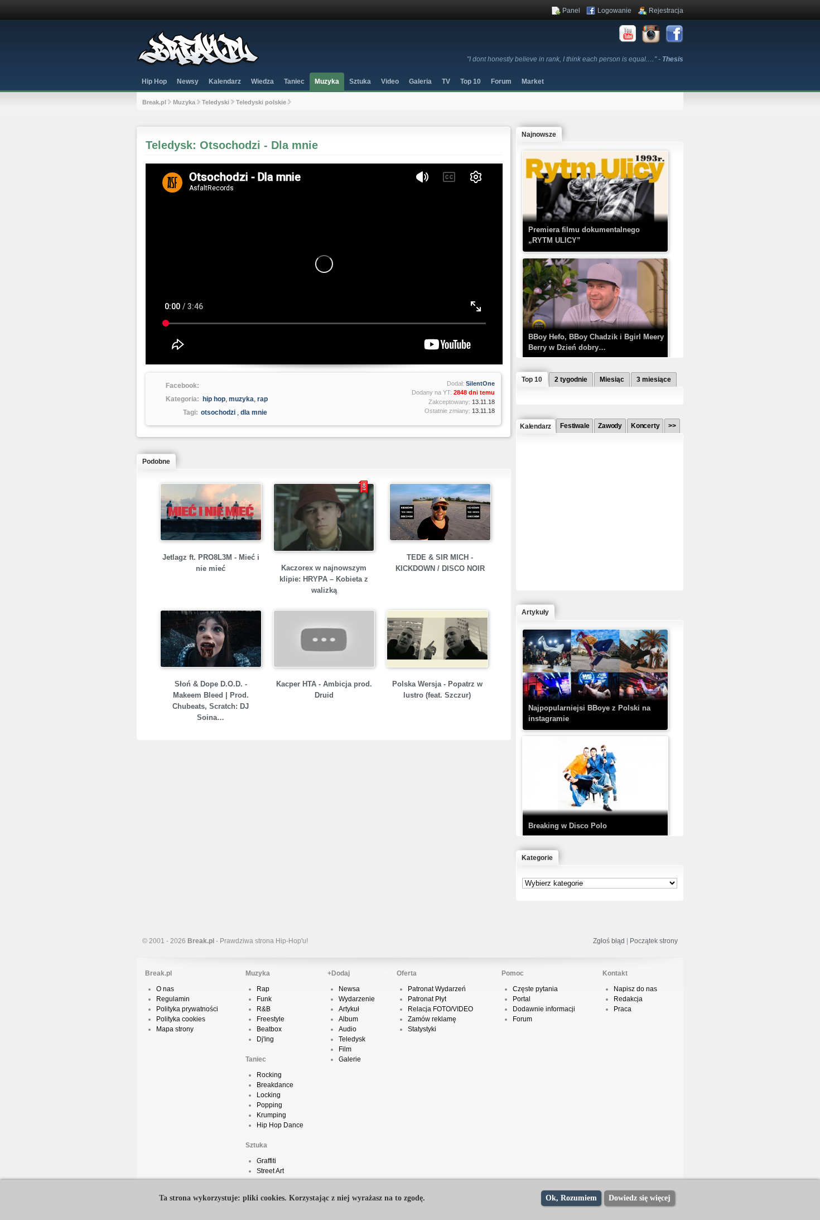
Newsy (188, 81)
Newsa (349, 989)
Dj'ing (265, 1039)
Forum (522, 1019)
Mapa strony (175, 1029)
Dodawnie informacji (544, 1009)
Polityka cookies (180, 1019)
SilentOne (480, 383)
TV (446, 81)
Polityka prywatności (187, 1009)
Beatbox (269, 1029)
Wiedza (262, 81)
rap (262, 399)
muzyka (241, 399)
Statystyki (422, 1029)
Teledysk (352, 1039)
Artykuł (349, 1009)
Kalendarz (225, 81)
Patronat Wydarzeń (437, 989)
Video (390, 81)
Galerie (350, 1059)
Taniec (294, 81)
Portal (521, 999)
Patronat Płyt (427, 999)
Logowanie (614, 11)
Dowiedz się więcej (640, 1198)
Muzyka (327, 81)
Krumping (271, 1115)
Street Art (270, 1171)
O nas (165, 989)
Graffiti (266, 1161)
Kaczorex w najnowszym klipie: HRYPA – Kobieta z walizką (323, 579)
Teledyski (215, 102)
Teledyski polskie (261, 102)
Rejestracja (666, 11)
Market (533, 81)
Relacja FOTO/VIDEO (440, 1009)
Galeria (420, 81)
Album (348, 1019)
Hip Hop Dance (280, 1125)
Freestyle (270, 1019)
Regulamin (173, 999)
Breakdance (275, 1085)
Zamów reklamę (432, 1019)
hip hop (213, 399)
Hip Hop (154, 81)
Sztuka (360, 81)
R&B (264, 1009)
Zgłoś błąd (609, 941)
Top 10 (470, 81)
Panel (571, 11)
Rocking (269, 1075)
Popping (269, 1105)
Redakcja (628, 999)
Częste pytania (535, 989)
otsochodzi (218, 412)
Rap (263, 989)
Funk (264, 999)
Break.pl (154, 102)
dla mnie (253, 412)
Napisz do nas (635, 989)
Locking (269, 1095)
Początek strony (654, 941)
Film (345, 1049)
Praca (622, 1009)
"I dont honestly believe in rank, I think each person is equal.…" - (575, 59)
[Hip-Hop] (198, 65)
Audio (347, 1029)
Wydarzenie (357, 999)
